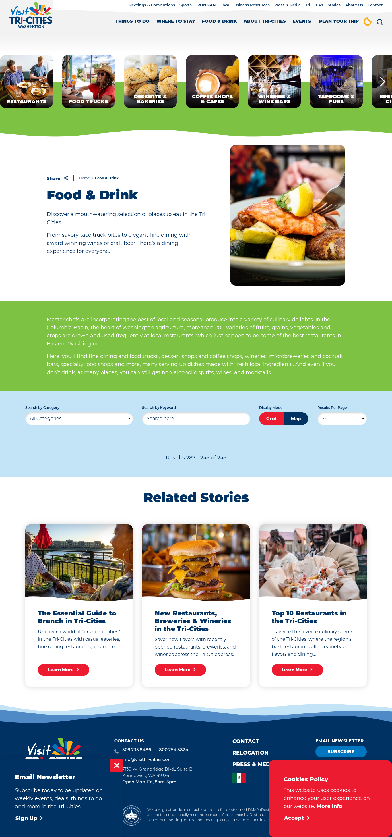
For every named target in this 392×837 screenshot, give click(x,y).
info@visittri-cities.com (147, 760)
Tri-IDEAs (314, 5)
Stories (334, 5)
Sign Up (26, 818)
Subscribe (341, 751)
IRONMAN (206, 5)
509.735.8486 (136, 750)
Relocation (250, 753)
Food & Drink (219, 22)
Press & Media (287, 5)
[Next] (383, 81)
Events (302, 22)
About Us (354, 5)
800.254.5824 (173, 750)
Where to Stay (175, 22)
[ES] (240, 778)
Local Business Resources (245, 5)
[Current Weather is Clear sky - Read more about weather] (367, 22)
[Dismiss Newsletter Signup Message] (116, 765)
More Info (329, 806)
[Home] (31, 18)
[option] (240, 778)
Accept (294, 818)
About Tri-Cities (265, 22)
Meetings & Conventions (151, 5)
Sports (185, 5)
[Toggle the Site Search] (380, 24)
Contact (375, 5)
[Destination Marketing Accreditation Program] (131, 815)
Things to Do (132, 22)
